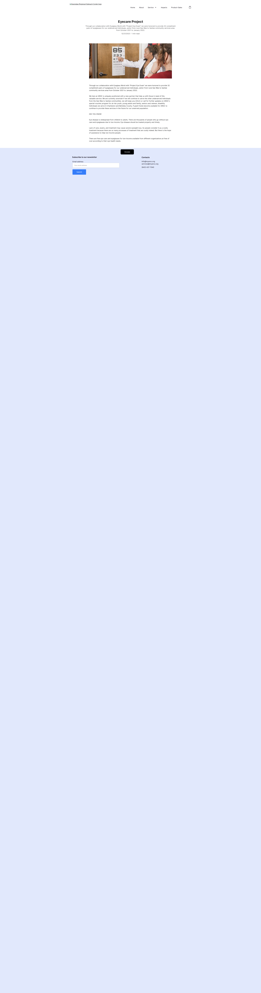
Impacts (164, 7)
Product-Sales (176, 7)
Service (151, 7)
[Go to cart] (190, 7)
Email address (77, 162)
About (141, 7)
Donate (127, 152)
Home (132, 7)
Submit (79, 172)
